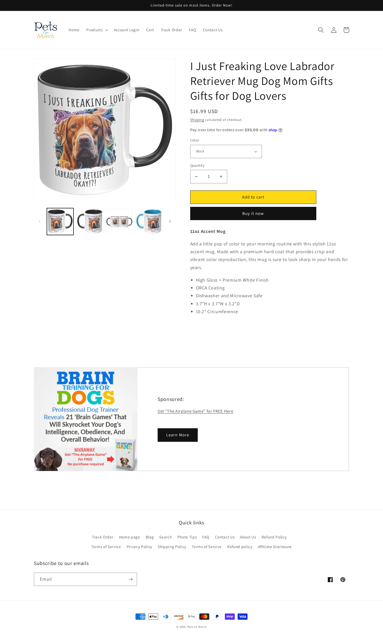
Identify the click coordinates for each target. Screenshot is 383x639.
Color (194, 140)
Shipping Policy (172, 546)
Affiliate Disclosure (275, 546)
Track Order (102, 536)
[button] (96, 30)
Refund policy (239, 546)
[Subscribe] (130, 579)
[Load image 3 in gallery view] (119, 221)
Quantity (197, 165)
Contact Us (225, 536)
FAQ (205, 536)
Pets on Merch (197, 627)
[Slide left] (39, 221)
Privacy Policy (139, 546)
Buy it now (253, 213)
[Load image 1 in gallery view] (60, 221)
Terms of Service (106, 546)
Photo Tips (187, 536)
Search (165, 536)
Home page (129, 536)
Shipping (197, 119)
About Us (248, 536)
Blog (150, 536)
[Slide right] (170, 221)
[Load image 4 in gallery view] (148, 221)
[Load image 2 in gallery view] (89, 221)
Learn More (177, 435)
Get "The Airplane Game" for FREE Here (195, 411)
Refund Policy (274, 536)
